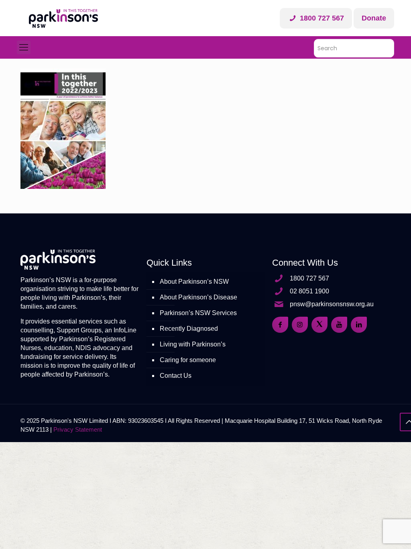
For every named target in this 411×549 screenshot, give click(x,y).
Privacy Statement (77, 429)
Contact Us (175, 375)
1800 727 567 (321, 18)
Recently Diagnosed (189, 328)
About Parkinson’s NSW (194, 281)
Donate (374, 18)
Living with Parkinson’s (193, 344)
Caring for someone (188, 359)
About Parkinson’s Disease (198, 297)
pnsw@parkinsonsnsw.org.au (332, 304)
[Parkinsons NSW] (63, 18)
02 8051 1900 (309, 291)
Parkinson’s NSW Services (198, 312)
